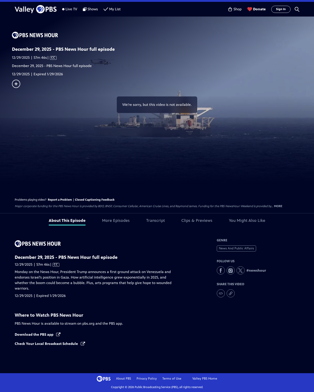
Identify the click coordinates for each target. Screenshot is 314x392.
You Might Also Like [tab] (247, 220)
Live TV (71, 9)
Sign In (281, 9)
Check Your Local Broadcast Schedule (47, 343)
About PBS (123, 379)
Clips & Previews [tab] (196, 220)
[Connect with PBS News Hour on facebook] (221, 270)
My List (115, 9)
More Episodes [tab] (116, 220)
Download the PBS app (34, 334)
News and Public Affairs (236, 248)
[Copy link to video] (231, 293)
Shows (93, 9)
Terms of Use (171, 379)
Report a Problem (60, 200)
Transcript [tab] (155, 220)
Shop (238, 9)
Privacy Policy (147, 379)
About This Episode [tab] (67, 220)
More (278, 206)
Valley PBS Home (204, 379)
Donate (259, 9)
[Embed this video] (221, 293)
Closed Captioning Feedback (94, 200)
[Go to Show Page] (163, 35)
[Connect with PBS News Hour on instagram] (231, 270)
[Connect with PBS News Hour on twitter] (241, 270)
